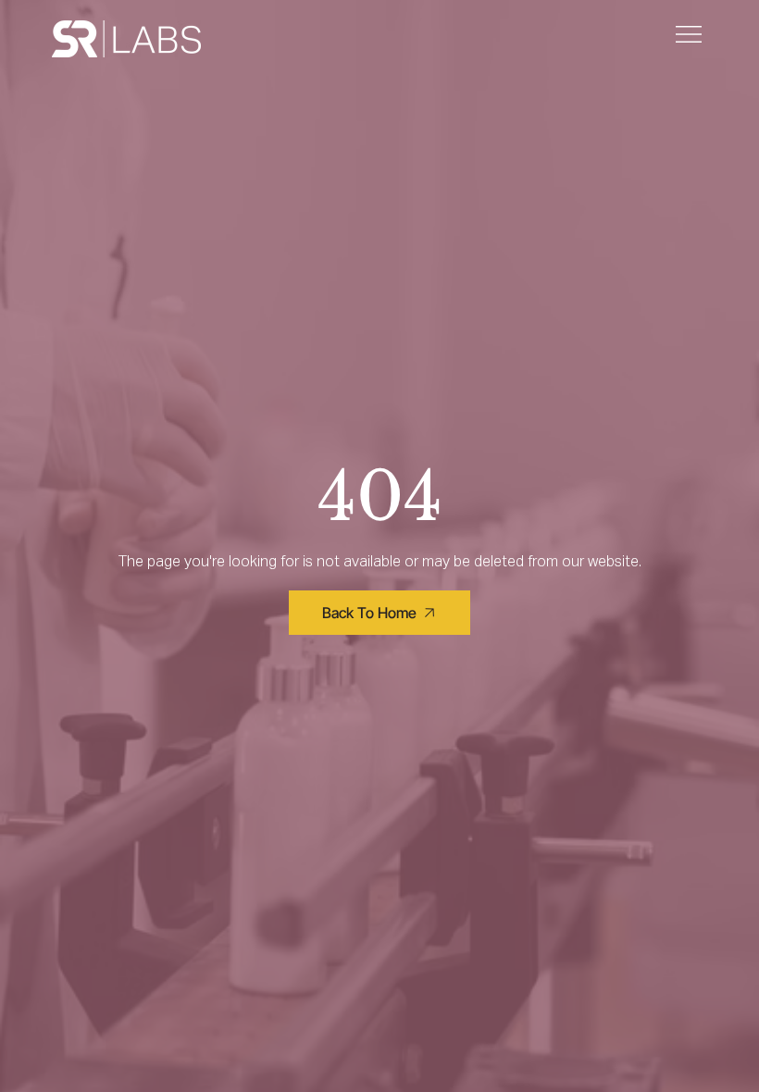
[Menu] (689, 34)
